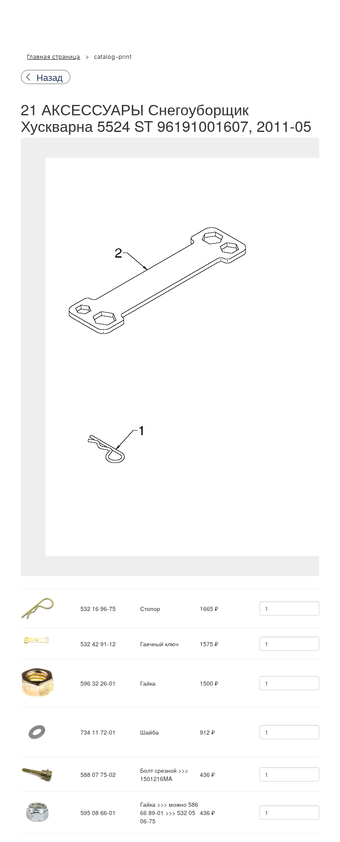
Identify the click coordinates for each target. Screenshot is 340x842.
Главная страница (53, 57)
